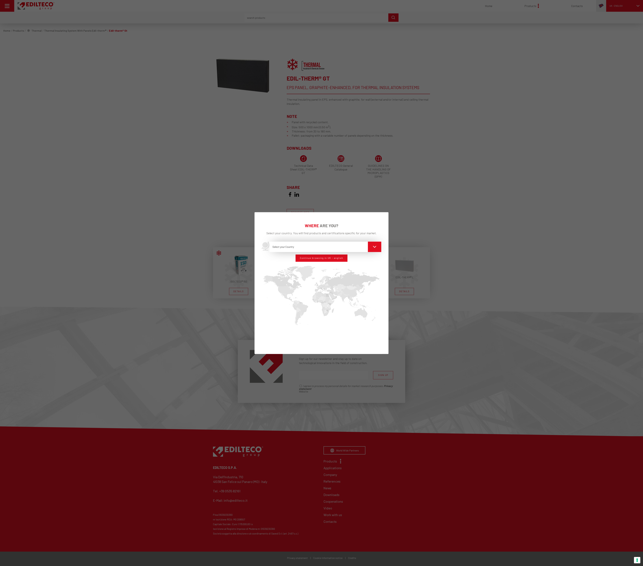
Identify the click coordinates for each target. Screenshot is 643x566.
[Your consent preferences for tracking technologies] (637, 560)
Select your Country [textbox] (283, 246)
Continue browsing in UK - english (321, 258)
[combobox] (325, 247)
